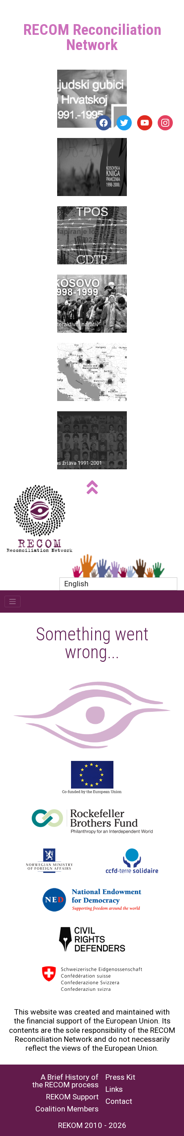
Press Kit (120, 1077)
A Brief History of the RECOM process (65, 1081)
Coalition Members (67, 1109)
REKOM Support (72, 1097)
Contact (118, 1101)
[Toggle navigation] (12, 601)
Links (114, 1089)
